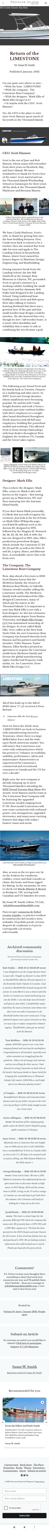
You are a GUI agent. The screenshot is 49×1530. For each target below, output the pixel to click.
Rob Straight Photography (24, 865)
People (41, 1311)
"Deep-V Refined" (10, 465)
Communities (10, 1471)
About (22, 1471)
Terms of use (39, 1481)
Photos (27, 1468)
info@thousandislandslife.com (21, 905)
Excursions (39, 1468)
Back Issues (26, 1465)
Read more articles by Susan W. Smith (24, 1373)
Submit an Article (36, 1471)
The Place (38, 1465)
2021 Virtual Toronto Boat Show (22, 789)
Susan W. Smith (26, 65)
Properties (8, 1468)
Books (19, 1468)
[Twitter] (25, 1527)
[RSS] (27, 1475)
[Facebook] (14, 1527)
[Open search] (46, 3)
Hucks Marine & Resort (32, 889)
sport (24, 1314)
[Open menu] (3, 3)
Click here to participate (28, 1343)
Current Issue (11, 1465)
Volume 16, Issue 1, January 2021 (20, 1311)
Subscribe (24, 1515)
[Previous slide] (2, 1422)
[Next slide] (46, 1422)
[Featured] (42, 1402)
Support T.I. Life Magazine (24, 1346)
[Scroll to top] (35, 1527)
